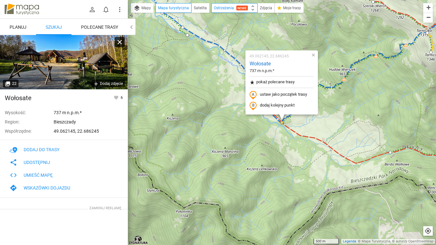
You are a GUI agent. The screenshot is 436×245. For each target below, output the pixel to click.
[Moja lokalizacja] (428, 231)
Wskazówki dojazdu (47, 187)
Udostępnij (37, 162)
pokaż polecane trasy (275, 81)
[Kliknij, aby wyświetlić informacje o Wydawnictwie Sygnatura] (138, 239)
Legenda (349, 241)
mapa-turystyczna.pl (21, 9)
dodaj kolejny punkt (277, 105)
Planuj (18, 27)
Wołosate (260, 64)
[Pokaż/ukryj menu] (120, 9)
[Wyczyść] (120, 42)
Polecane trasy (99, 27)
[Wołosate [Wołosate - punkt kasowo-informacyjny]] (64, 62)
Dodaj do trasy (41, 149)
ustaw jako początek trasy (283, 94)
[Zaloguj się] (92, 9)
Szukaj (54, 27)
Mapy (145, 8)
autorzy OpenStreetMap (414, 241)
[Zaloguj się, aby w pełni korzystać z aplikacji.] (116, 97)
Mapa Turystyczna (376, 241)
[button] (182, 27)
